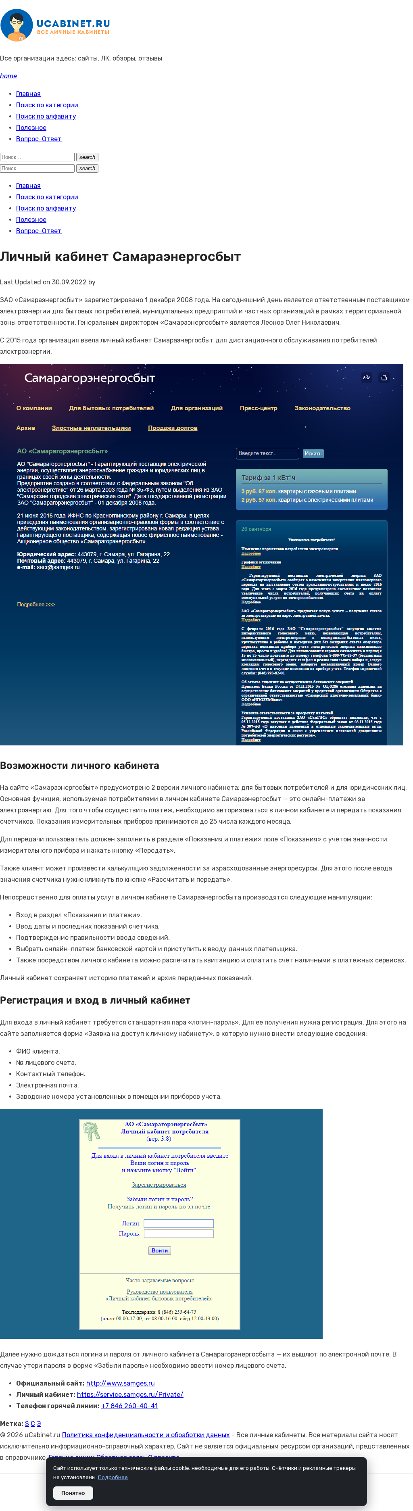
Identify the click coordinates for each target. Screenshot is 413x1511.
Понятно (73, 1493)
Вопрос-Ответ (39, 139)
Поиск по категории (47, 105)
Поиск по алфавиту (46, 116)
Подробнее (113, 1477)
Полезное (31, 127)
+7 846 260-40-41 (129, 1406)
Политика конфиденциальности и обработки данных (146, 1435)
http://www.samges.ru (120, 1383)
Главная (28, 94)
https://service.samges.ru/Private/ (130, 1394)
